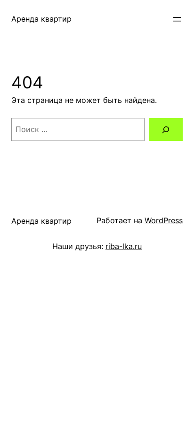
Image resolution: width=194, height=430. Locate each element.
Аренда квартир (41, 18)
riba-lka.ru (123, 246)
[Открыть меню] (177, 19)
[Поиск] (166, 129)
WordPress (164, 220)
